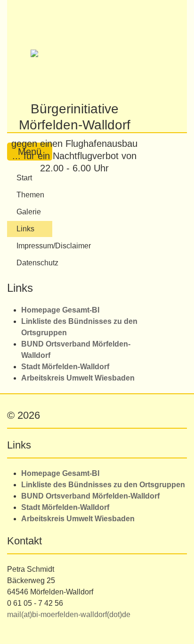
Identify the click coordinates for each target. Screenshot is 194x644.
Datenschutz (34, 263)
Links (25, 229)
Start (24, 178)
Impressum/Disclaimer (34, 246)
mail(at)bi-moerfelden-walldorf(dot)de (68, 614)
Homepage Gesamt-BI (60, 310)
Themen (30, 195)
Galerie (28, 212)
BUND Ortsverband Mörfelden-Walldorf (90, 496)
